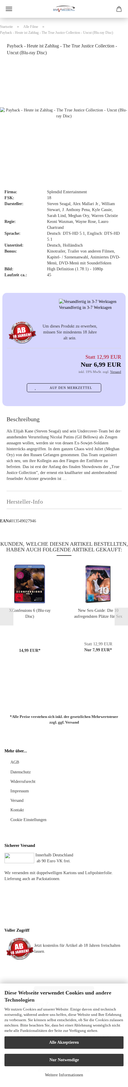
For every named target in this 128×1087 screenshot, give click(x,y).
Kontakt (17, 810)
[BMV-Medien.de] (64, 9)
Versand (72, 722)
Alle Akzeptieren (64, 1042)
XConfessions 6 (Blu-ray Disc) (30, 613)
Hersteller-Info (25, 501)
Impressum (19, 791)
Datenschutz (20, 772)
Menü (9, 9)
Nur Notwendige (64, 1060)
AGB (14, 762)
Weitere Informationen (64, 1075)
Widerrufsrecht (22, 781)
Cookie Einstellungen (28, 820)
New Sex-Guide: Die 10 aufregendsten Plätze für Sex (98, 613)
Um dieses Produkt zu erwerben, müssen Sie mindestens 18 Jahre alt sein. (70, 332)
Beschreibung (23, 419)
